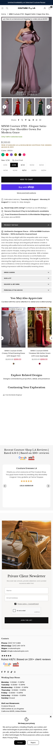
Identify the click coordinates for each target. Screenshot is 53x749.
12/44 (41, 165)
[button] (49, 8)
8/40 (23, 165)
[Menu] (2, 8)
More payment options (26, 193)
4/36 (5, 165)
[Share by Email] (40, 120)
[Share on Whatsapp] (37, 120)
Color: (6, 150)
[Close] (50, 716)
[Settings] (44, 8)
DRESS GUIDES (9, 272)
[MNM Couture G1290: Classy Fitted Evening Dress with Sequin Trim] (13, 327)
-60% (31, 309)
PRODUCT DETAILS (11, 225)
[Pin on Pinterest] (26, 120)
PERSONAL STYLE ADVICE (13, 290)
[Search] (7, 8)
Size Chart (19, 160)
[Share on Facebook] (19, 120)
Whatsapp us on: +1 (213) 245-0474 (26, 3)
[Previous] (4, 107)
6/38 (14, 165)
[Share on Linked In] (29, 120)
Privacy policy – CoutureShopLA (28, 604)
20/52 (33, 170)
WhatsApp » (43, 208)
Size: (12, 160)
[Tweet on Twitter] (22, 120)
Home (3, 14)
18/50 (24, 170)
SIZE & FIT (7, 278)
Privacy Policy (12, 737)
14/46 (5, 170)
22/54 (43, 170)
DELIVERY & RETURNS (12, 284)
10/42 (32, 165)
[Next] (48, 107)
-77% (5, 309)
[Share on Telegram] (33, 120)
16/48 (15, 170)
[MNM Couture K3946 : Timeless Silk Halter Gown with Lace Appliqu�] (40, 327)
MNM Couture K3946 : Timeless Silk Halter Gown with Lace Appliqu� (39, 353)
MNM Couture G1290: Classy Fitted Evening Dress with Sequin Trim (13, 353)
